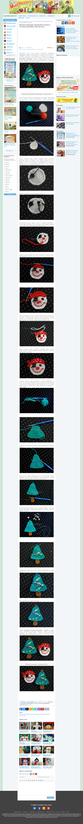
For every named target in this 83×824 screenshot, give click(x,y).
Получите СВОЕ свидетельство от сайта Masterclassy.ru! (10, 80)
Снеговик (21, 129)
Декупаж (9, 35)
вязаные (21, 714)
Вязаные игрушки (22, 49)
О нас (57, 811)
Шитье (6, 186)
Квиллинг (9, 41)
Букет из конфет (11, 26)
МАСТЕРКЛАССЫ (32, 15)
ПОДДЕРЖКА (51, 15)
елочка (38, 714)
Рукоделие (7, 173)
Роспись (7, 187)
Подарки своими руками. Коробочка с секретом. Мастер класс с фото (72, 152)
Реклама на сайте (50, 811)
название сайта (10, 16)
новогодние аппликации (30, 714)
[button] (20, 780)
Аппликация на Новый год (31, 49)
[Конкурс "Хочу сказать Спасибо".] (10, 125)
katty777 (22, 47)
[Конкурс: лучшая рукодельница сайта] (10, 90)
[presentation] (20, 780)
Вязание (9, 32)
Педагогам (10, 52)
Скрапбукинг (8, 177)
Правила (63, 811)
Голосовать (10, 194)
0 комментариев (40, 49)
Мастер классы (40, 811)
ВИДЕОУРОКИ (22, 15)
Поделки (7, 166)
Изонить (9, 38)
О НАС (27, 17)
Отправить (50, 797)
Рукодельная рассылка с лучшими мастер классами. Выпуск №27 (72, 143)
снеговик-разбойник (45, 714)
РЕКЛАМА (21, 17)
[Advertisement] (36, 38)
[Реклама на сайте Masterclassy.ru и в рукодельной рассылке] (67, 102)
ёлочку (21, 509)
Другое (6, 191)
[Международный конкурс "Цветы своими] (10, 111)
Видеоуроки (32, 811)
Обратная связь (17, 811)
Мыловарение (10, 44)
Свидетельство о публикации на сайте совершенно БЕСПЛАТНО (72, 134)
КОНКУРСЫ (42, 15)
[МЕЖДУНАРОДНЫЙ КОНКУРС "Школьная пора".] (10, 138)
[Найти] (69, 16)
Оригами (9, 49)
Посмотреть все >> (10, 150)
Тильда (6, 168)
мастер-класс (22, 715)
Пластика (7, 178)
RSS (68, 811)
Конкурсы (25, 811)
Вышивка (9, 29)
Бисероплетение (11, 23)
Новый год (10, 47)
